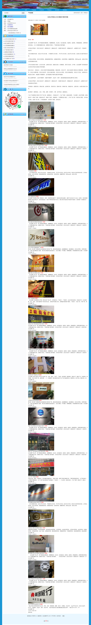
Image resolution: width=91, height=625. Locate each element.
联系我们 (65, 10)
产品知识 (49, 10)
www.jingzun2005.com (12, 30)
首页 (26, 10)
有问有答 (57, 10)
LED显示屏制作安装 (9, 56)
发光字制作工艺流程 (8, 65)
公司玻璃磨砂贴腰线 (9, 45)
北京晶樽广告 (31, 124)
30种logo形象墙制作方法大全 (10, 68)
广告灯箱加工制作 (9, 50)
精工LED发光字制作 (9, 47)
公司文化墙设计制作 (9, 41)
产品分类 (41, 10)
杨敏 (63, 616)
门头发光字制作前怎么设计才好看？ (12, 84)
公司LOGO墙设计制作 (9, 39)
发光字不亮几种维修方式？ (10, 76)
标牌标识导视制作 (9, 52)
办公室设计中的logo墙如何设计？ (11, 80)
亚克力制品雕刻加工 (9, 54)
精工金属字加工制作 (9, 43)
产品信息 (34, 10)
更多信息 (30, 612)
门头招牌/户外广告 (9, 58)
